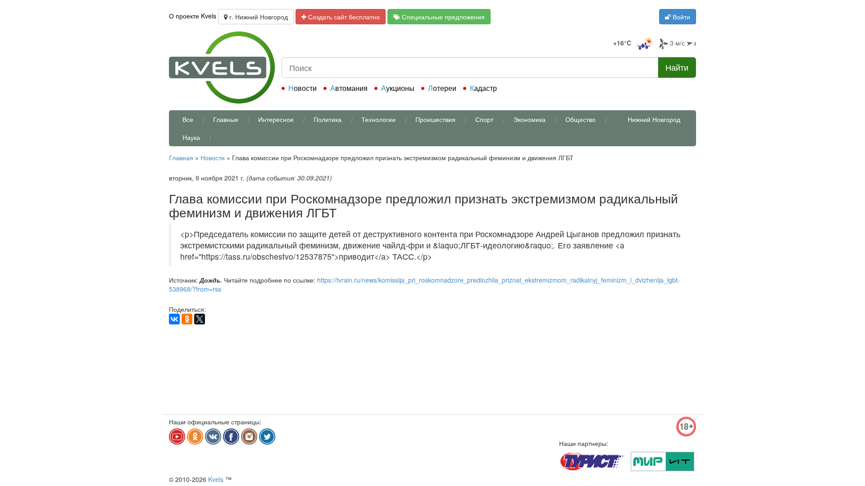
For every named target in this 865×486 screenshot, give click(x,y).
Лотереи (442, 88)
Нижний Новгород (654, 119)
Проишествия (435, 119)
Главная (181, 157)
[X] (199, 319)
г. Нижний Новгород (258, 16)
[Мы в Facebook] (231, 436)
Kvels (215, 479)
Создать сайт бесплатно (343, 16)
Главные (225, 119)
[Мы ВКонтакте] (213, 436)
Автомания (349, 88)
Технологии (378, 119)
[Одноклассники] (187, 319)
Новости (302, 88)
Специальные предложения (442, 16)
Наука (191, 137)
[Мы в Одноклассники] (195, 436)
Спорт (484, 119)
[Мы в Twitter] (267, 436)
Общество (580, 119)
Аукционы (397, 88)
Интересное (276, 119)
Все (187, 119)
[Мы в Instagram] (249, 436)
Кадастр (483, 88)
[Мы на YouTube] (177, 436)
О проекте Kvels (192, 15)
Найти (676, 67)
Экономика (529, 119)
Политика (327, 119)
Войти (680, 16)
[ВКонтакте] (174, 319)
